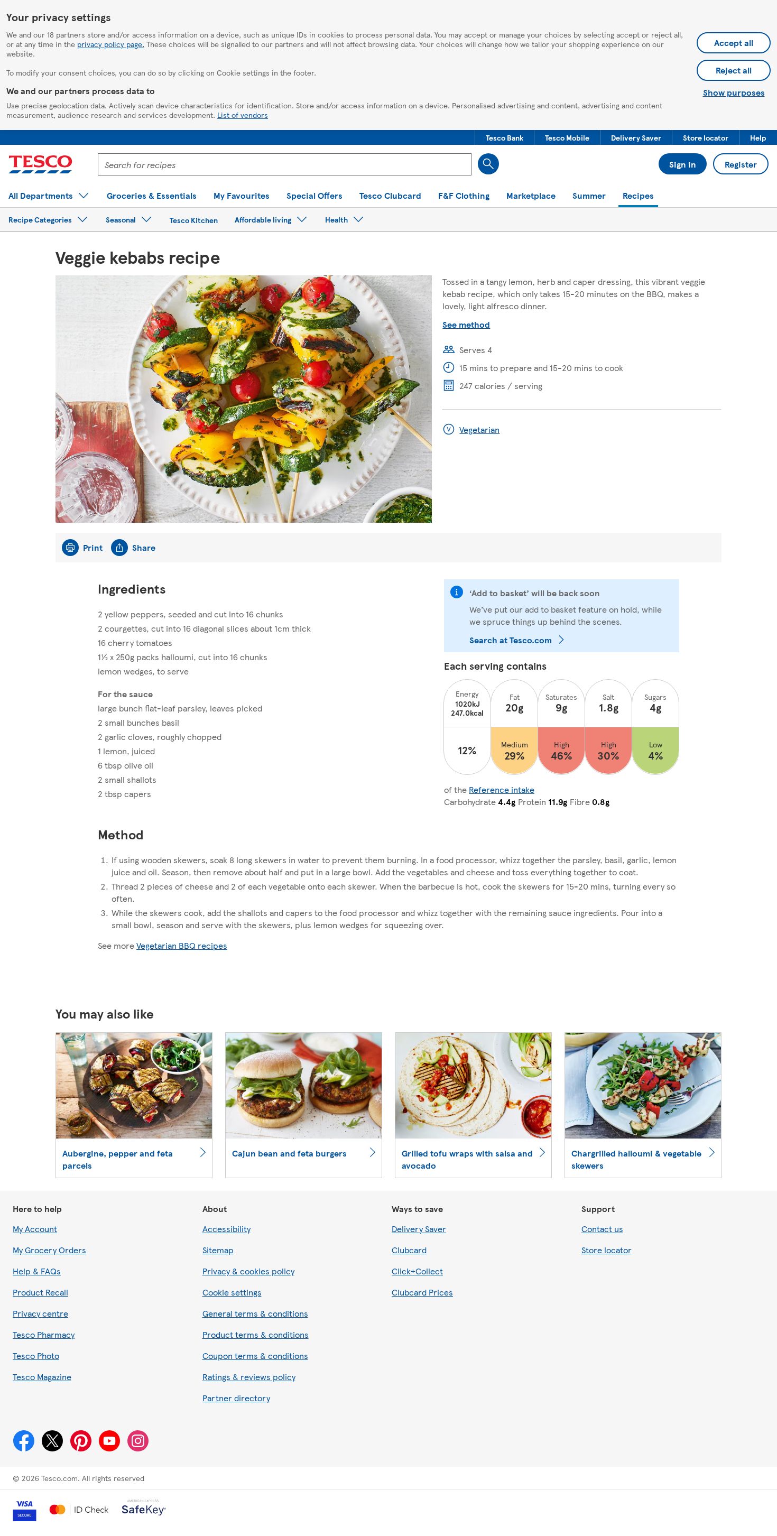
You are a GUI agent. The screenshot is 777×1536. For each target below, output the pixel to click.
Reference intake (501, 789)
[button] (504, 137)
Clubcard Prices (422, 1292)
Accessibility (226, 1229)
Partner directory (236, 1398)
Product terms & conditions (255, 1334)
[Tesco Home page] (40, 164)
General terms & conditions (255, 1313)
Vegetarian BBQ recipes (181, 945)
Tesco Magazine (42, 1377)
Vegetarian (479, 429)
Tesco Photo (36, 1355)
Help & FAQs (37, 1271)
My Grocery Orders (49, 1250)
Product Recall (40, 1292)
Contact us (602, 1229)
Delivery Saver (419, 1229)
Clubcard (409, 1250)
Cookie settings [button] (232, 1292)
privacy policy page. (110, 44)
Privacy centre (40, 1313)
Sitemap (218, 1250)
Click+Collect (417, 1271)
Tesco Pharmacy (44, 1334)
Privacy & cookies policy (248, 1271)
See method (466, 324)
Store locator (606, 1250)
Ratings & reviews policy (248, 1377)
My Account (35, 1229)
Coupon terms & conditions (255, 1355)
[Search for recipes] (488, 163)
